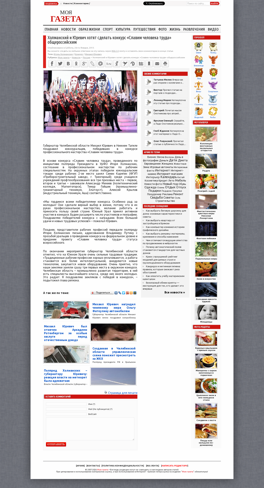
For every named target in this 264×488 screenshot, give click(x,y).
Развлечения (194, 29)
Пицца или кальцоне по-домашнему (206, 442)
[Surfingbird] (124, 63)
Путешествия (144, 29)
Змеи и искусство (206, 279)
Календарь (168, 177)
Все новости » (175, 292)
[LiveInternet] (108, 63)
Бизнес (151, 156)
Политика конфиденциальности (122, 466)
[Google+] (84, 63)
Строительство (165, 200)
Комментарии (81, 3)
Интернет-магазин (170, 173)
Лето (171, 180)
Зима (146, 167)
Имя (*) (91, 404)
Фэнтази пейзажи (206, 238)
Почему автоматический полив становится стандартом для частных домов (164, 250)
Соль (177, 197)
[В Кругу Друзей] (132, 63)
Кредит (163, 180)
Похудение (154, 194)
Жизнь (175, 29)
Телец (213, 53)
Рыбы (213, 117)
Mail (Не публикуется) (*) (100, 409)
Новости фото (153, 184)
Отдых (170, 187)
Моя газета (102, 470)
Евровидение (152, 163)
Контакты (93, 466)
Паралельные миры (206, 258)
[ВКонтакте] (68, 63)
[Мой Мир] (135, 293)
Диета (182, 160)
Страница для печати (122, 392)
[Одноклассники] (76, 63)
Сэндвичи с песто (206, 420)
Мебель (180, 180)
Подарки (155, 190)
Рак (213, 66)
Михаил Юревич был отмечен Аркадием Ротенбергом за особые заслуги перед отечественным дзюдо (65, 333)
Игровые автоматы (161, 167)
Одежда (150, 187)
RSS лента (152, 466)
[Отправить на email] (157, 63)
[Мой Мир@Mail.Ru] (100, 63)
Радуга (206, 170)
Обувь (182, 184)
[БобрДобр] (141, 63)
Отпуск (181, 187)
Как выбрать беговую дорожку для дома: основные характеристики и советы (164, 213)
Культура (123, 29)
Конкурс (79, 54)
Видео (213, 29)
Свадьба (156, 197)
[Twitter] (60, 63)
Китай (180, 177)
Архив (80, 466)
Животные (180, 163)
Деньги (163, 160)
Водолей (198, 117)
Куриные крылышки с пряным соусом (206, 349)
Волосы (169, 157)
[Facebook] (52, 63)
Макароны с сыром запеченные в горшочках (206, 372)
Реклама (167, 194)
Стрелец (198, 104)
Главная (51, 29)
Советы (168, 197)
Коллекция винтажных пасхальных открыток (206, 146)
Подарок (167, 191)
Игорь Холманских (63, 54)
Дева (213, 78)
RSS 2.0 (115, 51)
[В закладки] (149, 63)
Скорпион (213, 91)
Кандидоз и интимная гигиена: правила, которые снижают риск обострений (161, 269)
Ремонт (178, 194)
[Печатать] (165, 63)
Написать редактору (174, 466)
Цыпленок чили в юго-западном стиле (206, 397)
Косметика (151, 180)
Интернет (162, 170)
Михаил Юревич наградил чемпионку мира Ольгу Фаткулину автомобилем (114, 308)
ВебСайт (92, 414)
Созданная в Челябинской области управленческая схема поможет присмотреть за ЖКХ (114, 353)
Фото (162, 29)
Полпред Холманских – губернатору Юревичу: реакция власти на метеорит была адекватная (65, 375)
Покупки (177, 191)
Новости (67, 3)
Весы (198, 91)
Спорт (108, 29)
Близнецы (199, 66)
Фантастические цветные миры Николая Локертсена (206, 214)
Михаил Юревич (93, 54)
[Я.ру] (116, 63)
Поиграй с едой (206, 191)
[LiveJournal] (92, 63)
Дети (173, 160)
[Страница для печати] (105, 392)
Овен (198, 53)
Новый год (170, 183)
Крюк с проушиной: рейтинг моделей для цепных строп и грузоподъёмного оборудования (161, 259)
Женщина (167, 163)
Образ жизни (89, 29)
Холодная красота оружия (206, 300)
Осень (160, 187)
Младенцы (206, 322)
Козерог (213, 104)
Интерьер (153, 177)
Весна (160, 157)
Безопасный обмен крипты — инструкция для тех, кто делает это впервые (163, 285)
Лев (199, 78)
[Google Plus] (127, 293)
